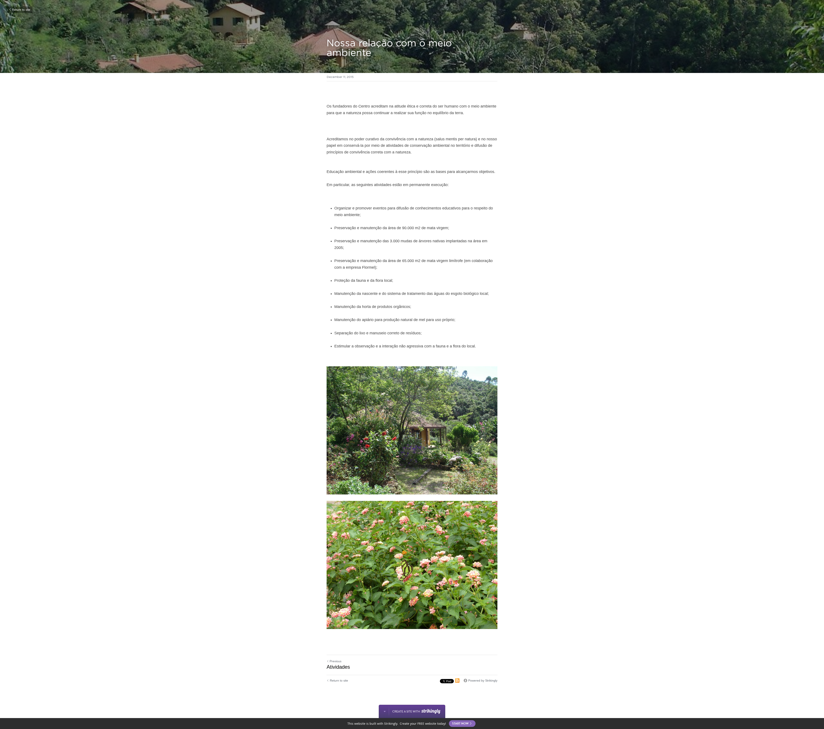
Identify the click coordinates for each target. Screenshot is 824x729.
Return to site (21, 9)
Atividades (338, 667)
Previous (335, 661)
